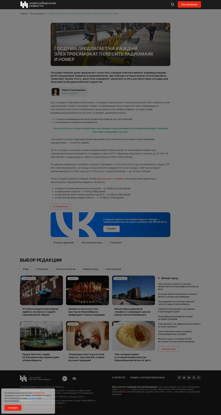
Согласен (13, 407)
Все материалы (189, 4)
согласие (32, 398)
